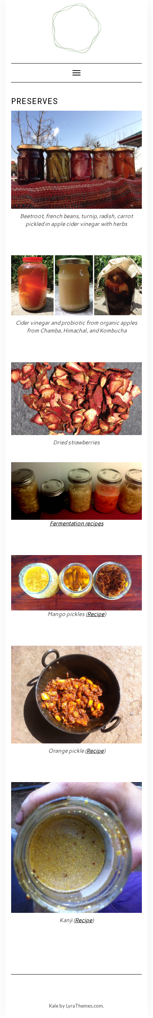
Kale (53, 1006)
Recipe (95, 614)
